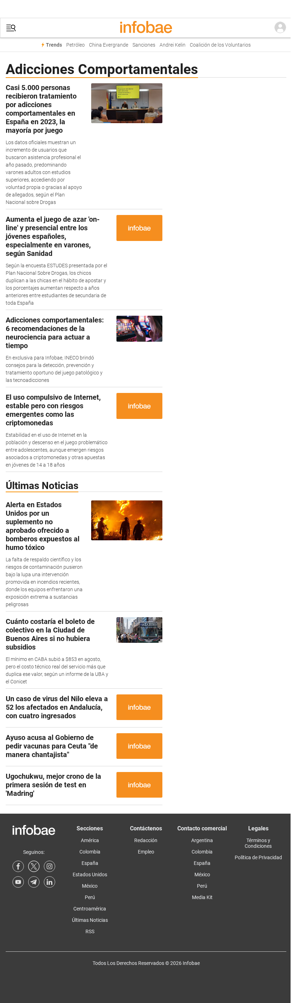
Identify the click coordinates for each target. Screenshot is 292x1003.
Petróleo (75, 45)
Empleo (146, 852)
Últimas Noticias (90, 920)
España (90, 863)
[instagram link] (49, 866)
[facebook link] (18, 866)
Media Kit (202, 897)
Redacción (145, 840)
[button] (11, 28)
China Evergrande (108, 45)
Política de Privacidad (258, 857)
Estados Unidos (90, 874)
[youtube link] (18, 882)
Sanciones (143, 45)
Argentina (202, 840)
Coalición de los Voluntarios (220, 45)
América (90, 840)
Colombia (89, 852)
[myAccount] (280, 27)
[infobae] (146, 28)
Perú (90, 897)
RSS (89, 931)
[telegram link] (34, 882)
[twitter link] (34, 866)
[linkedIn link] (49, 882)
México (90, 886)
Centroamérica (89, 909)
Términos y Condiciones (258, 843)
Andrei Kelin (173, 45)
